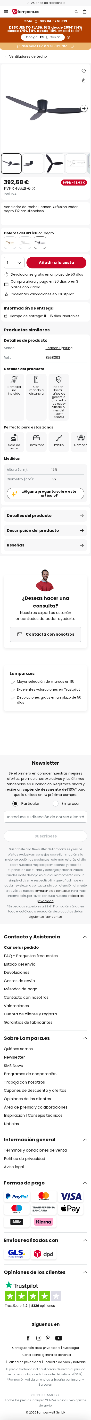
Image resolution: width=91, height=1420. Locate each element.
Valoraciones (16, 1006)
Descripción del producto (33, 530)
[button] (11, 163)
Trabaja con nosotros (24, 1082)
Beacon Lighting (59, 348)
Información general (30, 1139)
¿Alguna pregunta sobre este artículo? (49, 493)
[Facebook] (31, 1338)
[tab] (45, 979)
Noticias (11, 1124)
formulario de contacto (52, 891)
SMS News (13, 1065)
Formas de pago (24, 1182)
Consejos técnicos (45, 1115)
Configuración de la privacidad (36, 1348)
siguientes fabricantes (45, 917)
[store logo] (28, 11)
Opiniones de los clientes (27, 1099)
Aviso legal (14, 1167)
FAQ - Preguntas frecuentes (31, 956)
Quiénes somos (18, 1049)
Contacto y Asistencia (32, 936)
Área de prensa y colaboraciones (35, 1107)
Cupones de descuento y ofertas (35, 1090)
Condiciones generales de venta (46, 1355)
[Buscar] (76, 11)
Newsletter (14, 1057)
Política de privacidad (24, 1158)
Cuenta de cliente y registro (30, 1014)
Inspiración (14, 1115)
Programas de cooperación (30, 1074)
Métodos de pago (20, 989)
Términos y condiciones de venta (35, 1150)
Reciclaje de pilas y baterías (65, 1362)
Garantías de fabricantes (28, 1022)
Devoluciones (16, 972)
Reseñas (15, 545)
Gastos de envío (19, 981)
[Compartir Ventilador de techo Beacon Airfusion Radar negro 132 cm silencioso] (83, 80)
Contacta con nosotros (26, 997)
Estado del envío (19, 964)
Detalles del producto (29, 515)
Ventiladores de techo (28, 56)
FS (43, 37)
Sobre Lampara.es (27, 1038)
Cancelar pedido (21, 947)
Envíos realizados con (31, 1240)
